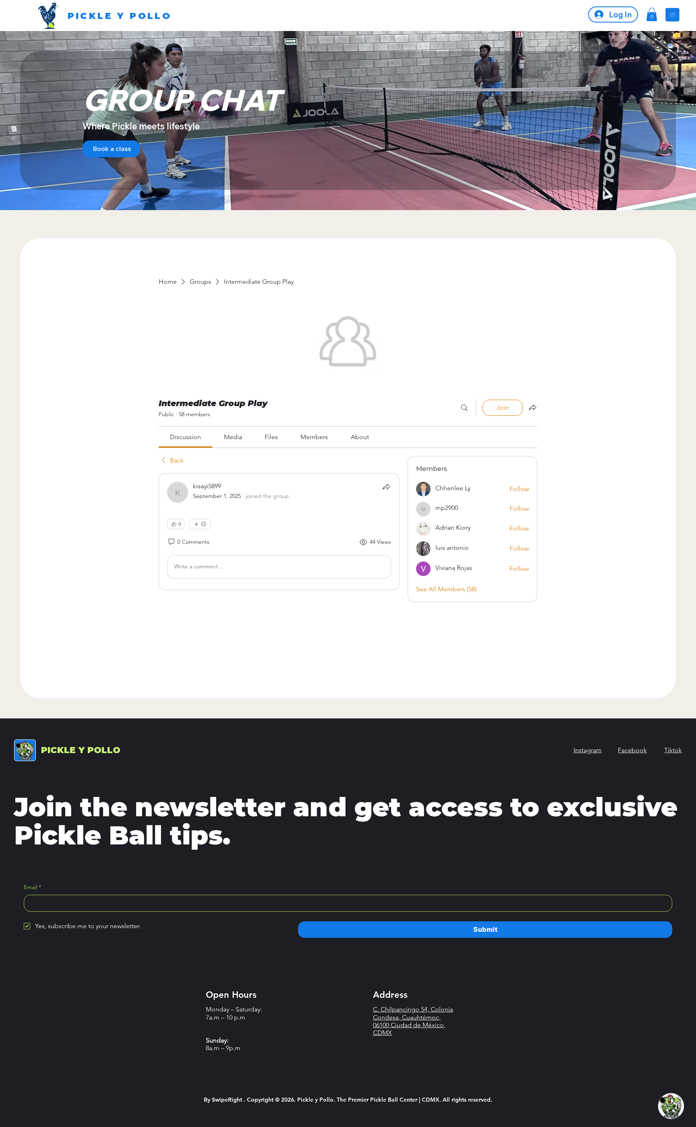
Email (32, 887)
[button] (651, 14)
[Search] (464, 408)
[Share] (386, 486)
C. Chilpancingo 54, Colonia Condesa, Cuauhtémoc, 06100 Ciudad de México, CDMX (413, 1020)
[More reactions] (200, 524)
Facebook (632, 750)
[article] (279, 531)
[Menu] (672, 15)
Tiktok (673, 750)
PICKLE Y (80, 750)
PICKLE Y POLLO (120, 15)
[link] (185, 437)
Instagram (588, 750)
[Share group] (532, 407)
